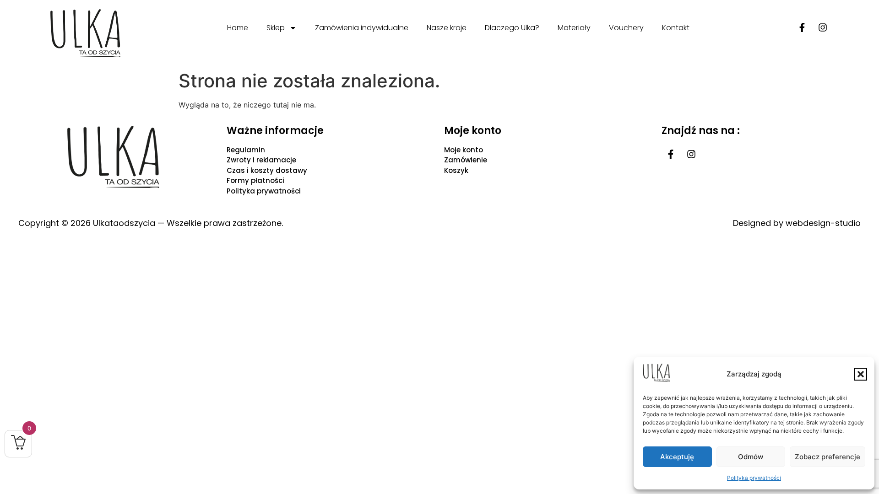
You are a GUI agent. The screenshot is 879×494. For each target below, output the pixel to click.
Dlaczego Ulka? (512, 27)
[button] (860, 374)
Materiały (574, 27)
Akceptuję (677, 456)
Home (237, 27)
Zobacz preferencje (827, 456)
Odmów (750, 456)
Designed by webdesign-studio (797, 223)
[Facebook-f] (802, 27)
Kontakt (675, 27)
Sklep (275, 27)
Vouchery (626, 27)
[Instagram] (823, 27)
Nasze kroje (447, 27)
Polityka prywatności (754, 477)
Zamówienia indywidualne (361, 27)
